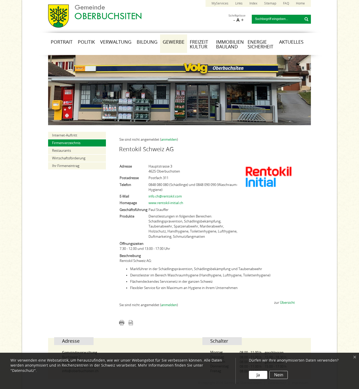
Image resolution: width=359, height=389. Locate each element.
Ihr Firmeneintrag (65, 166)
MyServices (220, 3)
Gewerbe (173, 42)
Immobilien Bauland (230, 44)
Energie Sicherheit (260, 44)
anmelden (169, 140)
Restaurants (61, 151)
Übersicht (287, 303)
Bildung (147, 42)
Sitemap (270, 3)
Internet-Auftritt (64, 135)
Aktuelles (291, 42)
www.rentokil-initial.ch (165, 203)
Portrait (62, 42)
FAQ (286, 3)
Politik (86, 42)
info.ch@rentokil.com (165, 196)
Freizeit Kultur (199, 44)
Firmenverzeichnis (66, 143)
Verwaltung (115, 42)
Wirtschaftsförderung (68, 158)
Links (239, 3)
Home (300, 3)
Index (253, 3)
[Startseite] (94, 26)
